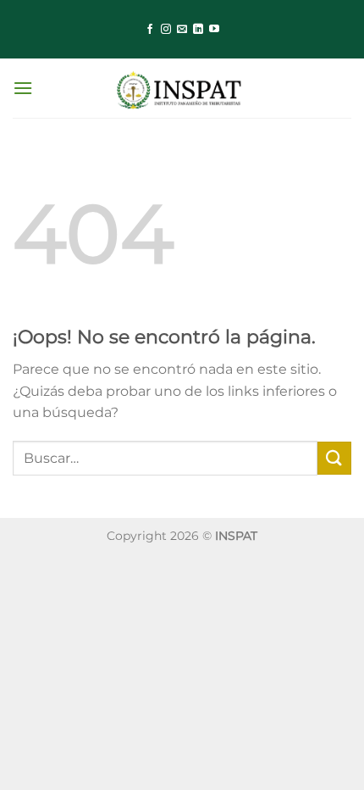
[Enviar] (334, 458)
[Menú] (23, 87)
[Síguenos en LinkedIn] (198, 30)
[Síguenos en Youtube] (214, 30)
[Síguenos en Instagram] (166, 30)
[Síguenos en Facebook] (150, 30)
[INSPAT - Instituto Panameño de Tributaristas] (182, 88)
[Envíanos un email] (182, 30)
